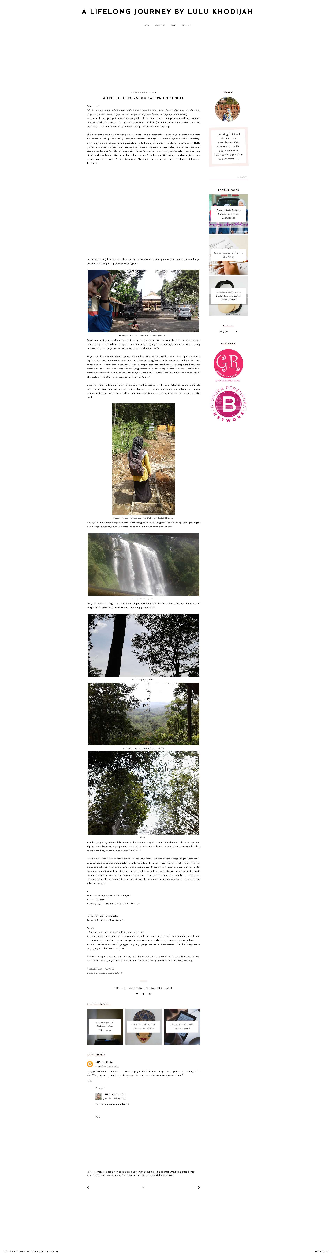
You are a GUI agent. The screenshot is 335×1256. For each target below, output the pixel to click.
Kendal (150, 988)
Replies (102, 1088)
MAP (173, 25)
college (120, 988)
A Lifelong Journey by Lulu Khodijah (167, 12)
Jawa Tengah (135, 988)
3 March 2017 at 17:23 (114, 1098)
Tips (159, 988)
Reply (89, 1081)
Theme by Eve (323, 1252)
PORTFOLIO (185, 25)
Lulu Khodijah (114, 1095)
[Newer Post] (88, 1187)
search (242, 177)
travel (168, 988)
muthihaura (104, 1062)
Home (146, 25)
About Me (160, 25)
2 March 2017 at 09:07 (107, 1066)
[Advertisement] (167, 60)
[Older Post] (199, 1187)
